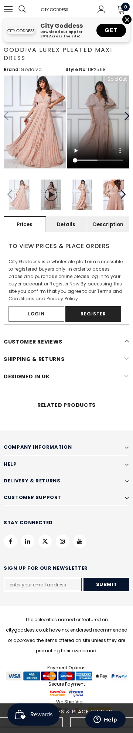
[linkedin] (27, 541)
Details (66, 224)
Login (36, 314)
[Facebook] (10, 541)
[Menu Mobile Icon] (8, 9)
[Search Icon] (29, 9)
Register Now (64, 284)
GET (111, 30)
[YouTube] (79, 541)
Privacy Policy (62, 298)
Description (108, 224)
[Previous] (6, 116)
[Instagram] (62, 541)
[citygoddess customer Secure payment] (66, 692)
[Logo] (54, 9)
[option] (35, 122)
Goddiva (31, 69)
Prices (25, 224)
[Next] (126, 116)
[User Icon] (101, 9)
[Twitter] (45, 541)
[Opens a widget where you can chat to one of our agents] (105, 720)
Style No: (76, 69)
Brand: (12, 69)
